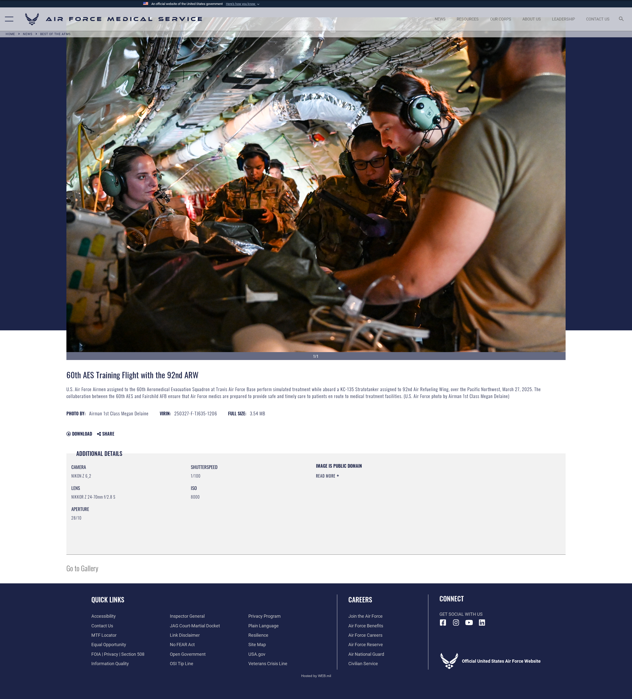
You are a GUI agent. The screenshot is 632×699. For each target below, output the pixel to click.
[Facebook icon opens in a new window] (443, 622)
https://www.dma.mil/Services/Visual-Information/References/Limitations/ (374, 500)
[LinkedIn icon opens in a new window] (482, 622)
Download (81, 433)
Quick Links (107, 599)
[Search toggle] (621, 19)
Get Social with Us (461, 614)
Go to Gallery (82, 568)
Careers (360, 599)
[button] (243, 3)
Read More (326, 476)
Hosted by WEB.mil (316, 676)
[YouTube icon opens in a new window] (469, 622)
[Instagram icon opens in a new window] (456, 622)
